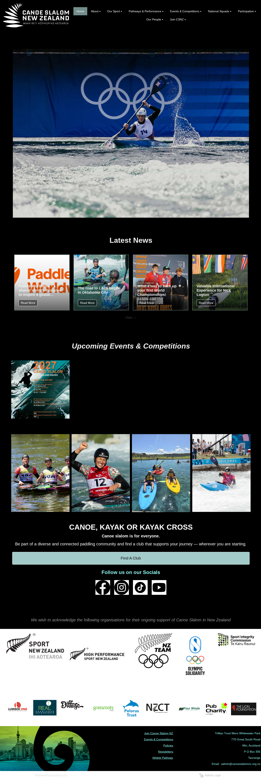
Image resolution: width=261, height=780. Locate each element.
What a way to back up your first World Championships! (157, 290)
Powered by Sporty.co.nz (51, 775)
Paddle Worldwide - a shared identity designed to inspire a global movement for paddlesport (40, 290)
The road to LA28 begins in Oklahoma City (99, 290)
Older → (130, 317)
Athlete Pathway (162, 757)
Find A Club (131, 558)
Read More (28, 302)
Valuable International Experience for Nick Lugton (215, 290)
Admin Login (212, 775)
